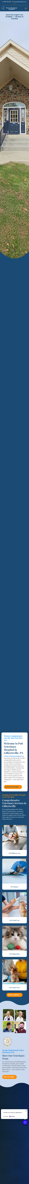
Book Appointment (12, 787)
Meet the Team (9, 1077)
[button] (25, 1122)
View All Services (13, 995)
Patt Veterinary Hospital (13, 756)
